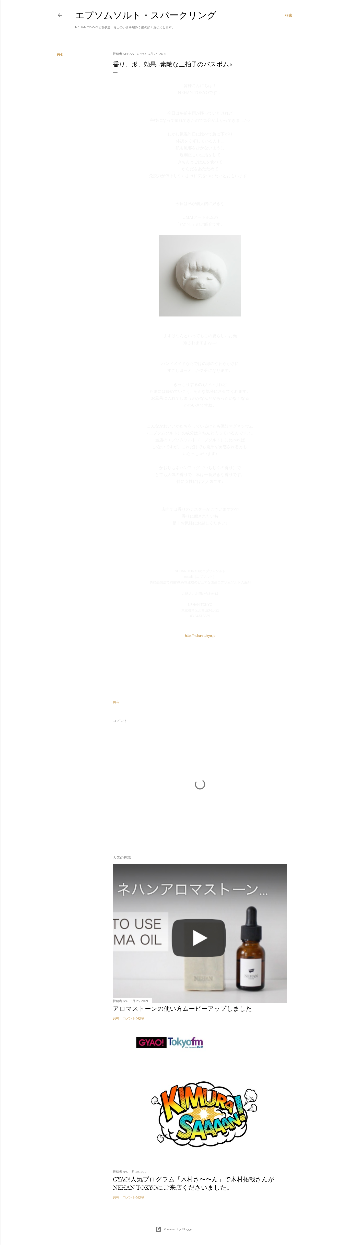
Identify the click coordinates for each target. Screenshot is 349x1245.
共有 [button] (60, 54)
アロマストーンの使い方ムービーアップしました (182, 1008)
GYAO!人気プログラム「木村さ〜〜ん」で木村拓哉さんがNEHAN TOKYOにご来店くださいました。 (193, 1183)
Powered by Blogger (179, 1229)
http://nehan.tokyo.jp (200, 636)
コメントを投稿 (133, 1018)
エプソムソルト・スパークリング (145, 15)
